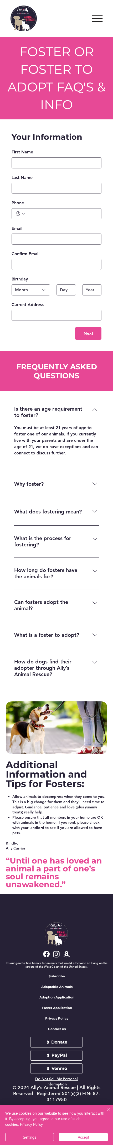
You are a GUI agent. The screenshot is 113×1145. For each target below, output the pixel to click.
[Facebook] (46, 954)
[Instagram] (56, 954)
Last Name (22, 177)
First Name (22, 151)
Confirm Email (25, 253)
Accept (83, 1137)
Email (17, 228)
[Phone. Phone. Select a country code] (20, 214)
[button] (56, 976)
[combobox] (31, 289)
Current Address (28, 304)
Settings (29, 1137)
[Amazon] (66, 954)
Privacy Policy (31, 1124)
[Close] (105, 1112)
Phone (18, 202)
